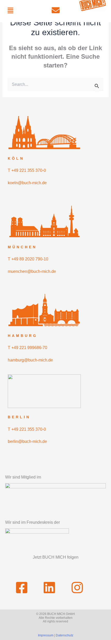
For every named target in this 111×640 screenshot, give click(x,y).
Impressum (45, 635)
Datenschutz (64, 635)
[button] (10, 11)
